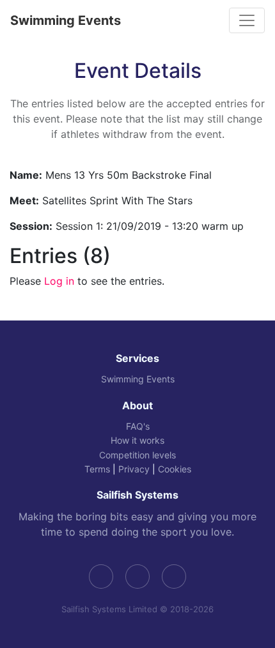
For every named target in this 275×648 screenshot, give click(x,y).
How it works (137, 440)
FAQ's (138, 426)
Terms (97, 468)
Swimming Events (65, 20)
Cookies (174, 468)
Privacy (134, 468)
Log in (59, 281)
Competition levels (137, 454)
